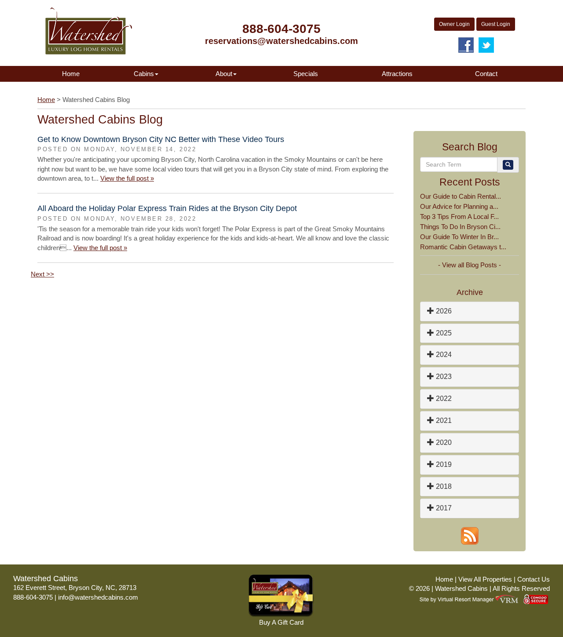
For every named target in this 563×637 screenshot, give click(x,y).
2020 (443, 442)
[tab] (469, 311)
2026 (443, 311)
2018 (443, 486)
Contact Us (533, 579)
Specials (305, 73)
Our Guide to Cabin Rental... (460, 196)
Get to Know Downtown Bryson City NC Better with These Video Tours (160, 139)
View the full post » (127, 178)
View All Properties (485, 579)
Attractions (397, 73)
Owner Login (454, 24)
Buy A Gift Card (281, 622)
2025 (443, 333)
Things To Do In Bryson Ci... (460, 226)
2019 (443, 464)
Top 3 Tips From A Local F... (459, 216)
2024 (443, 354)
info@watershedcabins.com (98, 597)
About (224, 73)
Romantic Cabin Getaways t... (463, 247)
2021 (443, 420)
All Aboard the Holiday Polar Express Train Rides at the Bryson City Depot (167, 208)
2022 (443, 398)
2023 (443, 376)
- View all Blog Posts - (469, 265)
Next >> (42, 274)
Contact (486, 73)
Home (71, 73)
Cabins (144, 73)
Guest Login (495, 24)
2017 (443, 508)
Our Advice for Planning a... (459, 206)
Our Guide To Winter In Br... (459, 236)
